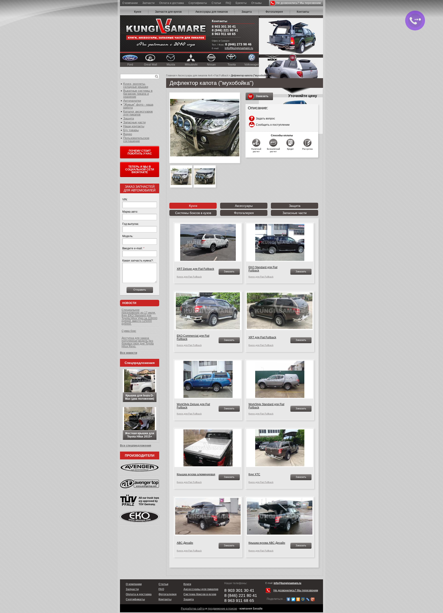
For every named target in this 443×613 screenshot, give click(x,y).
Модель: (127, 236)
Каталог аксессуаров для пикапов (138, 113)
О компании (130, 3)
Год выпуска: (130, 224)
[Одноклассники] (298, 599)
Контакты (303, 11)
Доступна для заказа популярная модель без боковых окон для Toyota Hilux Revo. (138, 342)
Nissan (211, 64)
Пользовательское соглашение (136, 140)
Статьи (216, 3)
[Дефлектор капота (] (204, 127)
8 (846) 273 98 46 (238, 44)
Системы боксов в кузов (193, 213)
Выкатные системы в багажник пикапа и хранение (138, 93)
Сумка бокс (129, 331)
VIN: (125, 199)
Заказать (262, 96)
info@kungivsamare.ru (239, 48)
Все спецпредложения (135, 445)
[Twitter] (293, 599)
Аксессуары (244, 206)
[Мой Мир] (303, 599)
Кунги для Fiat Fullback (189, 276)
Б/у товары (131, 130)
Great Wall (150, 64)
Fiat (292, 64)
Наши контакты (133, 126)
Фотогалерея (274, 11)
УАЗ (272, 64)
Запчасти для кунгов (168, 11)
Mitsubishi (191, 64)
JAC (313, 64)
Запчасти (148, 3)
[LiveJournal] (307, 599)
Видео (127, 134)
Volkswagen (252, 64)
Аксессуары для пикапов (211, 11)
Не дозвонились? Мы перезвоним (298, 3)
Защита (247, 11)
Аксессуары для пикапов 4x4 (195, 75)
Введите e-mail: (133, 248)
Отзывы (256, 3)
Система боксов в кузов (199, 594)
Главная (171, 75)
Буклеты (241, 3)
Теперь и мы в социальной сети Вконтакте (139, 169)
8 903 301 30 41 (224, 26)
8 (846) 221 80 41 (225, 30)
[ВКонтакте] (288, 599)
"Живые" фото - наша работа (138, 106)
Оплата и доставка (171, 3)
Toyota (231, 64)
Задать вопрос (265, 118)
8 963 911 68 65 (224, 34)
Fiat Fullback (221, 75)
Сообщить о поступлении (273, 124)
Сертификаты (198, 3)
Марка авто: (130, 211)
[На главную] (166, 33)
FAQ (228, 3)
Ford (130, 64)
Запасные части (294, 213)
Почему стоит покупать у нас (140, 152)
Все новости (128, 352)
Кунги (137, 11)
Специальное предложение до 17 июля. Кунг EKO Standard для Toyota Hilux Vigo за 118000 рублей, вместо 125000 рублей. (139, 316)
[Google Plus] (312, 599)
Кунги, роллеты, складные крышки (135, 85)
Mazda (171, 64)
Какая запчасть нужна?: (137, 260)
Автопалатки (132, 100)
